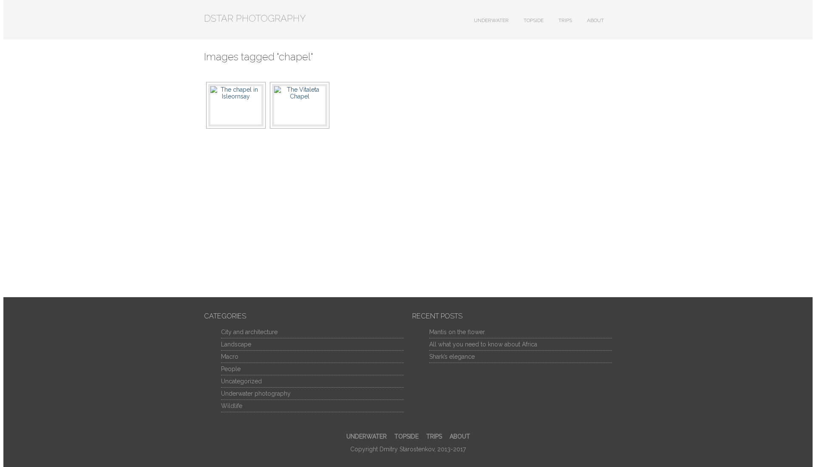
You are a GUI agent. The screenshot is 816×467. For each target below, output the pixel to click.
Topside (534, 20)
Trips (565, 20)
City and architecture (249, 332)
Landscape (236, 344)
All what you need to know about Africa (483, 344)
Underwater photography (256, 393)
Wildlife (231, 405)
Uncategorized (241, 381)
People (231, 369)
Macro (229, 356)
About (595, 20)
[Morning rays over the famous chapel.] (299, 105)
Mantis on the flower (457, 332)
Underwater (491, 20)
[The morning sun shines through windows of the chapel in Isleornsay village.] (236, 105)
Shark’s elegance (452, 356)
